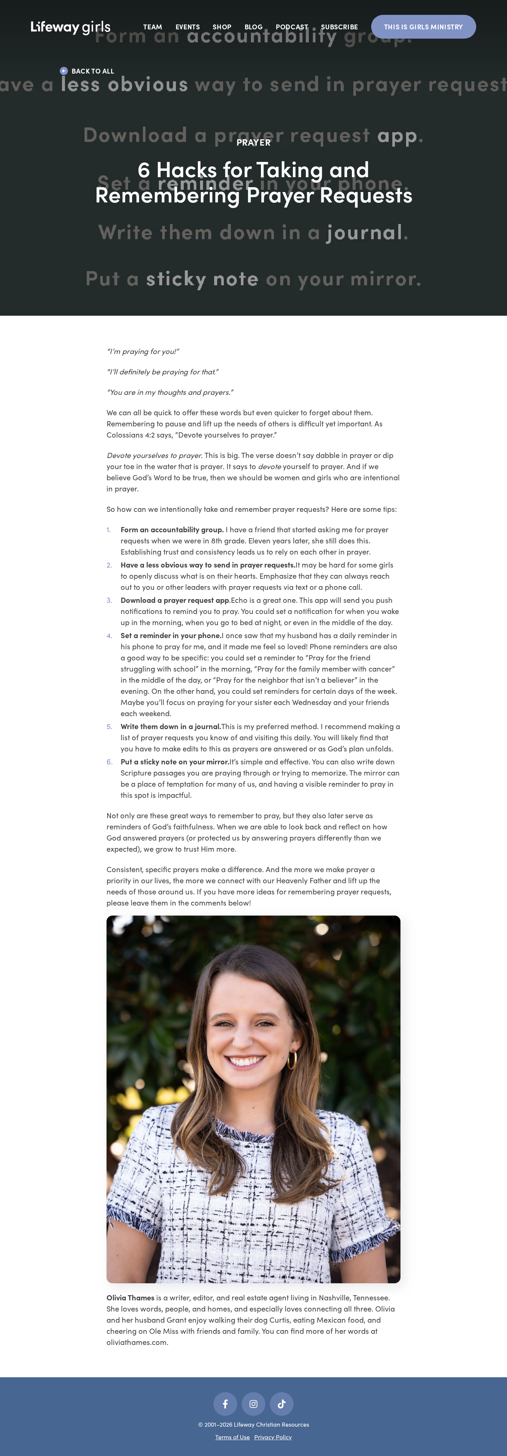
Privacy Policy (273, 1437)
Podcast (292, 26)
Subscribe (339, 26)
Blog (254, 26)
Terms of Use (232, 1437)
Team (152, 26)
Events (188, 26)
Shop (222, 26)
